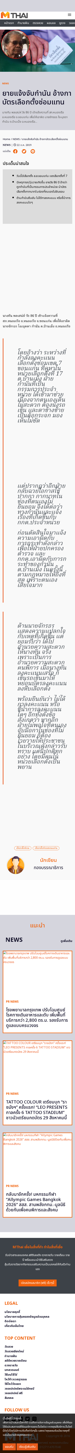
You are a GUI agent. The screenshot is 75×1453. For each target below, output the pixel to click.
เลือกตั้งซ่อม (22, 848)
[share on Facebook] (15, 151)
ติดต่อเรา (10, 1321)
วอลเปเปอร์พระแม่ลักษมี (19, 1389)
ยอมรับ (9, 1447)
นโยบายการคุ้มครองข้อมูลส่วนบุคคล (27, 1317)
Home (6, 139)
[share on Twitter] (24, 151)
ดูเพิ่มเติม (66, 941)
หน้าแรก (9, 23)
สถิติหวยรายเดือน (16, 1361)
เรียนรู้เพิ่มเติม (27, 1447)
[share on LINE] (33, 151)
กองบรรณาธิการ (48, 868)
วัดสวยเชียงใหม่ (14, 1351)
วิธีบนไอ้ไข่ (11, 1375)
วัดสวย (9, 1347)
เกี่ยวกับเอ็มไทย (14, 1326)
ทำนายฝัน (23, 23)
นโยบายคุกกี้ (12, 1312)
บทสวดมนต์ (12, 1370)
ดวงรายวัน (11, 1365)
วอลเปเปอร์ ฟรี (14, 1393)
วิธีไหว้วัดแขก (13, 1384)
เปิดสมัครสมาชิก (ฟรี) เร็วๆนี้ (37, 1283)
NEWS (5, 83)
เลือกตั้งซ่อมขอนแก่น (46, 848)
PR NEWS (12, 1002)
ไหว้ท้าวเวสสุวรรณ (16, 1379)
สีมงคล (9, 1398)
